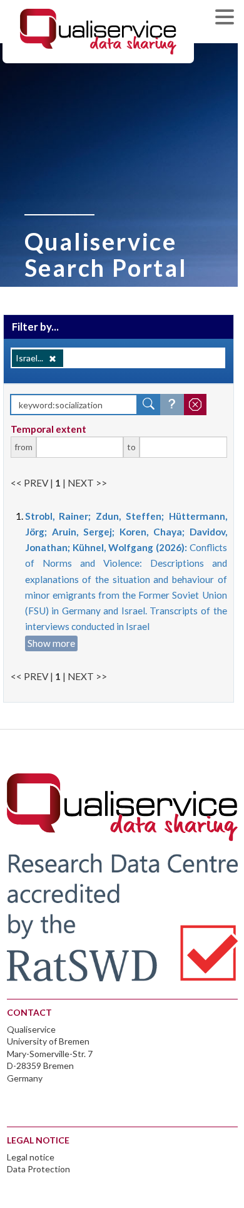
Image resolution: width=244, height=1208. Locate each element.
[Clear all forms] (195, 404)
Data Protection (38, 1169)
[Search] (149, 404)
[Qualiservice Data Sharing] (98, 31)
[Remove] (52, 358)
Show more (51, 643)
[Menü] (227, 18)
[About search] (172, 404)
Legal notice (30, 1157)
